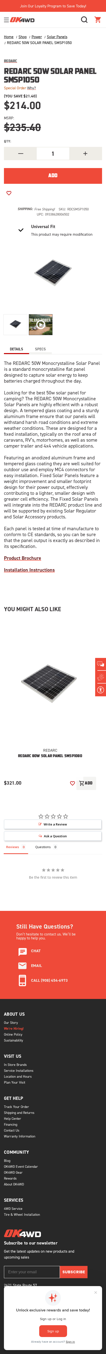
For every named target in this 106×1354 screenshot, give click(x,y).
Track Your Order (16, 1107)
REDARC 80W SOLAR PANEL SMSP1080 (50, 756)
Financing (10, 1124)
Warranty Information (19, 1136)
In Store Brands (15, 1064)
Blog (7, 1160)
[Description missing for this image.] (41, 324)
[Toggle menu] (7, 20)
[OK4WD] (22, 20)
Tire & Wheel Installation (22, 1214)
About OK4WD (14, 1184)
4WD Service (13, 1208)
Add (86, 783)
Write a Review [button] (55, 824)
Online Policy (13, 1034)
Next (78, 772)
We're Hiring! (14, 1028)
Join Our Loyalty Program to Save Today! (53, 5)
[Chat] (100, 664)
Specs (40, 349)
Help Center (12, 1118)
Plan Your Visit (14, 1082)
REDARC (50, 750)
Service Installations (19, 1070)
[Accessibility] (100, 690)
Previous (63, 772)
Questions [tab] (43, 847)
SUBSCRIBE (73, 1272)
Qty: (7, 141)
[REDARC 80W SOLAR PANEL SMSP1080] (50, 684)
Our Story (11, 1022)
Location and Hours (18, 1076)
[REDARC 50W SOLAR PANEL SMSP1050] (15, 324)
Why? (31, 87)
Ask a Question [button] (55, 836)
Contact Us (11, 1130)
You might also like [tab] (32, 609)
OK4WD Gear (13, 1172)
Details (16, 349)
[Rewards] (100, 677)
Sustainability (13, 1040)
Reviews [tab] (12, 847)
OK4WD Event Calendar (21, 1166)
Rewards (10, 1178)
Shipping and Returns (19, 1112)
